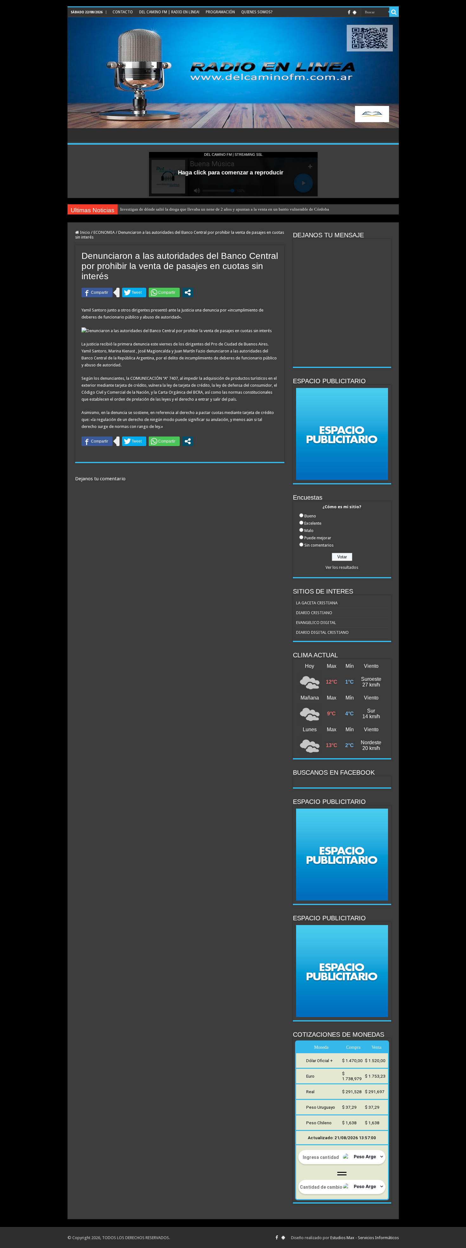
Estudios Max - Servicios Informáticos (364, 1237)
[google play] (354, 12)
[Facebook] (349, 12)
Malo (309, 530)
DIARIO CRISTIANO (314, 612)
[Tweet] (134, 292)
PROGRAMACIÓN (220, 12)
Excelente (312, 523)
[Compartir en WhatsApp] (164, 292)
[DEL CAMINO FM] (233, 72)
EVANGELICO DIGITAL (316, 622)
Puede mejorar (317, 537)
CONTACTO (123, 12)
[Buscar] (394, 12)
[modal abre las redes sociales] (187, 292)
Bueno (310, 516)
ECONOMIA (104, 232)
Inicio (84, 232)
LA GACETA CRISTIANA (317, 603)
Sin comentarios (318, 545)
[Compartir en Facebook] (97, 292)
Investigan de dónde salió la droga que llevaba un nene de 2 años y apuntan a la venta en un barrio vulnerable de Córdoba (224, 209)
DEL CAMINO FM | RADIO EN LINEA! (169, 12)
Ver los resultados (342, 567)
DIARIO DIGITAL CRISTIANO (322, 632)
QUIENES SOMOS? (256, 12)
